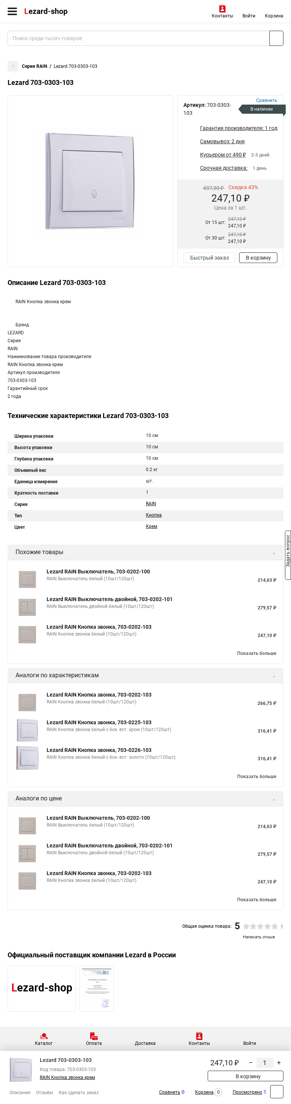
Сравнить (169, 1092)
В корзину (258, 258)
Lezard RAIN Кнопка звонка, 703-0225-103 (99, 722)
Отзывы (44, 1092)
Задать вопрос (288, 551)
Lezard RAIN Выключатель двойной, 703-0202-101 (110, 599)
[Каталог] (12, 11)
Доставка (145, 1043)
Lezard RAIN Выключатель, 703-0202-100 (98, 571)
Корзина (274, 16)
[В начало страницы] (276, 1091)
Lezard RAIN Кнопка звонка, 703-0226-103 (99, 750)
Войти (248, 16)
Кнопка (154, 515)
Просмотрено (247, 1092)
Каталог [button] (44, 1043)
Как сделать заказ (79, 1092)
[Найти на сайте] (276, 38)
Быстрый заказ (209, 258)
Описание (19, 1092)
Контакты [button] (222, 16)
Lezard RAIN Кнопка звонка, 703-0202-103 (99, 627)
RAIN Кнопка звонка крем (67, 1077)
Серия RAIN (34, 66)
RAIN (151, 503)
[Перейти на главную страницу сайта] (57, 11)
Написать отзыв (259, 937)
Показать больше (256, 653)
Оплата (94, 1043)
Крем (151, 526)
